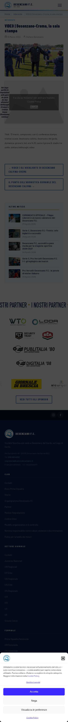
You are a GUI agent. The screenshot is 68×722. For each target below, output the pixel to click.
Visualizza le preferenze (34, 709)
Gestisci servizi (33, 682)
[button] (63, 658)
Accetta (34, 691)
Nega (34, 700)
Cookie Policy (33, 676)
